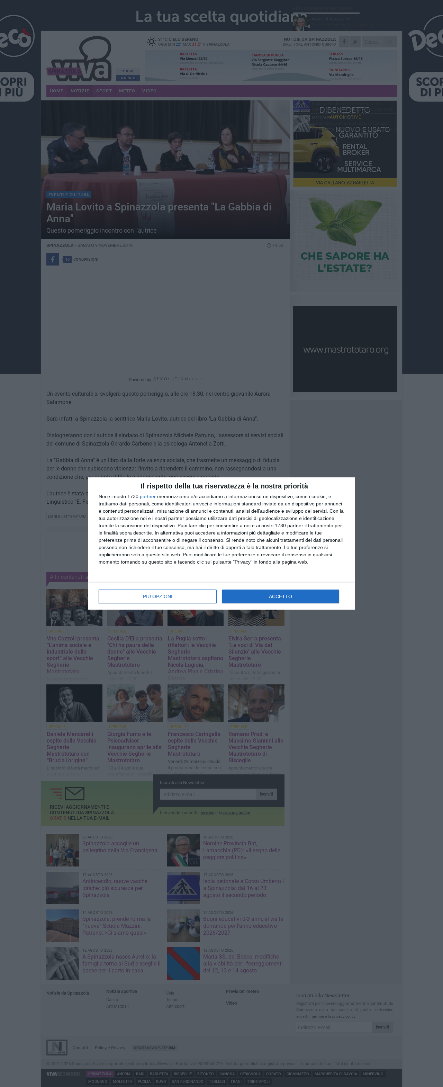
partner (148, 496)
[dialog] (221, 543)
